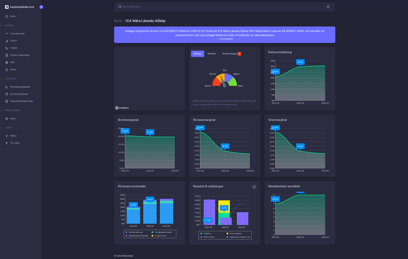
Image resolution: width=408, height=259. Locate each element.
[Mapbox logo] (122, 108)
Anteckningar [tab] (231, 53)
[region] (149, 79)
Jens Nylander (125, 255)
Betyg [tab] (197, 53)
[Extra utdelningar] (254, 187)
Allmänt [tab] (211, 53)
